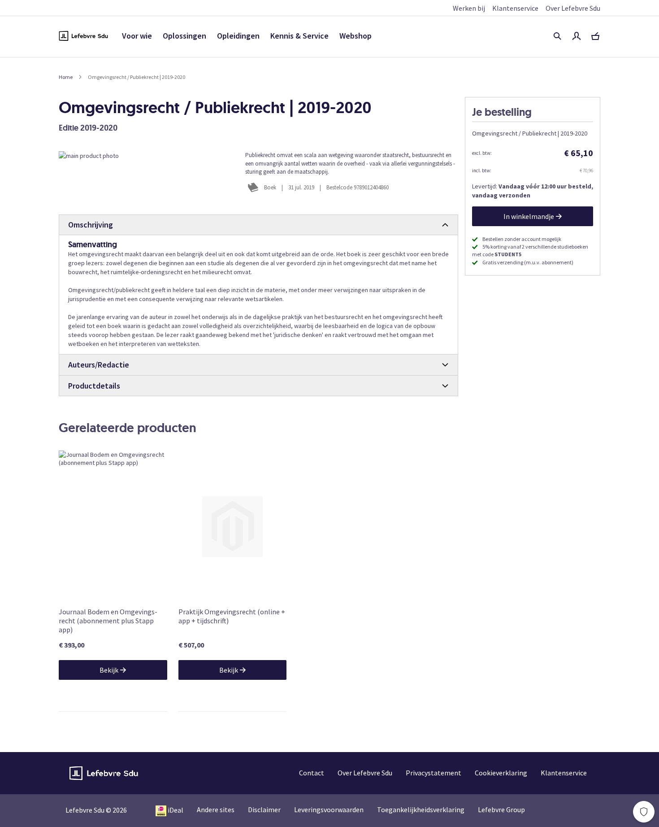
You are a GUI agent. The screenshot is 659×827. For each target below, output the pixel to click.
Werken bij (469, 8)
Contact (311, 772)
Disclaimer (264, 809)
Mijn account (576, 35)
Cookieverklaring (501, 772)
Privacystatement (433, 772)
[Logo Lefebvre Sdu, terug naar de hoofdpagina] (83, 36)
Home (66, 77)
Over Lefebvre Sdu (573, 8)
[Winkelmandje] (595, 36)
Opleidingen (238, 36)
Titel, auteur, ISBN (557, 35)
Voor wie (137, 36)
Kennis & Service (299, 36)
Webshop (355, 36)
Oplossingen (184, 36)
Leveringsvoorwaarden (329, 809)
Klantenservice (515, 8)
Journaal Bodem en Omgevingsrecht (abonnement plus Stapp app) (108, 620)
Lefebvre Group (501, 809)
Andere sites (215, 809)
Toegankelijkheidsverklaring (420, 809)
